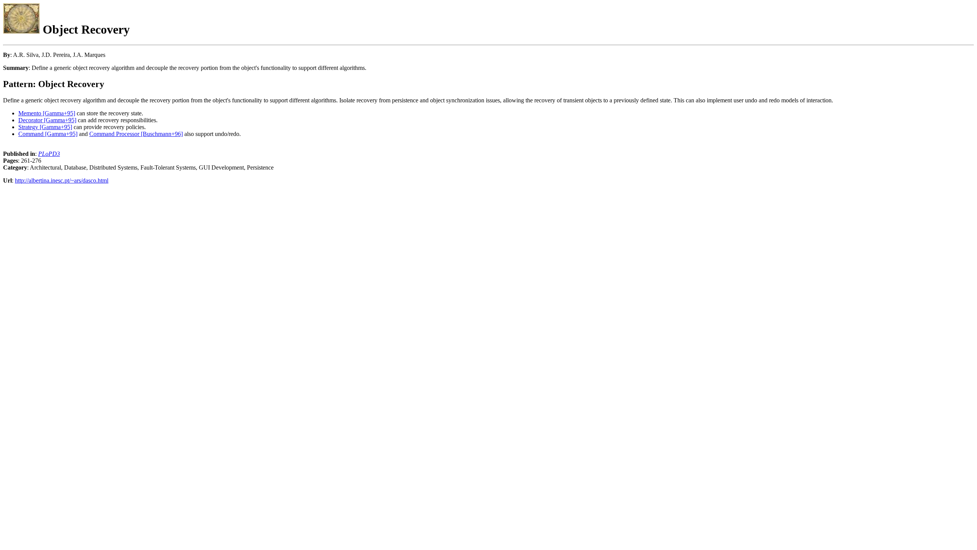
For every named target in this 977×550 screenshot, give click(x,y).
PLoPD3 (49, 153)
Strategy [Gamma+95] (45, 127)
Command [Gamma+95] (47, 134)
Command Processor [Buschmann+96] (136, 134)
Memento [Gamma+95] (46, 113)
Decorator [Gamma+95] (47, 120)
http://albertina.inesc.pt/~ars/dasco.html (61, 180)
